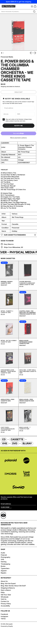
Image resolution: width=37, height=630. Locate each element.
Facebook (4, 614)
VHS (2, 559)
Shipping (3, 86)
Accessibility (5, 606)
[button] (35, 6)
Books (3, 566)
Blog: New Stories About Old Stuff (13, 586)
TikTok (3, 619)
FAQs (3, 592)
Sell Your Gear (6, 595)
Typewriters (5, 568)
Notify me (18, 125)
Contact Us (5, 601)
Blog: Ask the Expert (8, 583)
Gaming (3, 562)
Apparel (3, 571)
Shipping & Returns (8, 588)
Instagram (4, 616)
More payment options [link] (18, 138)
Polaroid (4, 555)
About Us (4, 581)
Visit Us (3, 599)
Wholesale (4, 597)
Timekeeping (5, 564)
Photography (5, 557)
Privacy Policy (6, 603)
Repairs (3, 573)
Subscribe (5, 507)
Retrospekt (9, 624)
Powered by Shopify (7, 626)
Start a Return (6, 590)
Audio (3, 553)
